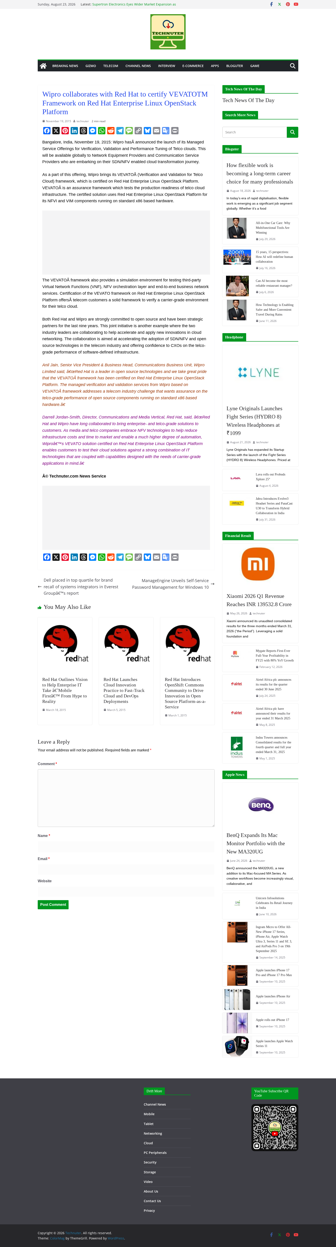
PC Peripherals (155, 1152)
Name (44, 836)
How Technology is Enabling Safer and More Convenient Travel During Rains (274, 309)
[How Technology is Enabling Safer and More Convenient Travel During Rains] (237, 313)
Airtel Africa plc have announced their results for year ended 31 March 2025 (273, 713)
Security (150, 1162)
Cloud (148, 1143)
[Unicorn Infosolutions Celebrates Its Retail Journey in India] (237, 906)
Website (45, 881)
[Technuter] (43, 65)
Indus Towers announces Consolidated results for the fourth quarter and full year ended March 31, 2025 (273, 745)
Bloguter (234, 66)
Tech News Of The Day (248, 100)
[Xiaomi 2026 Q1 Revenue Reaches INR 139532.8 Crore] (260, 566)
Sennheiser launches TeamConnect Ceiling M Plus (130, 2)
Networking (153, 1133)
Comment (47, 764)
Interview (166, 66)
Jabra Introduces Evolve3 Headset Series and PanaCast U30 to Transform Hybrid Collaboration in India (274, 506)
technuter (83, 121)
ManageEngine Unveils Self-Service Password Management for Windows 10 (170, 584)
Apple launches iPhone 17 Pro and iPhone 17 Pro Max (274, 973)
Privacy (149, 1210)
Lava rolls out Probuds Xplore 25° (270, 477)
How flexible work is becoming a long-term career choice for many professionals (260, 173)
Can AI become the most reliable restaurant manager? (274, 283)
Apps (215, 66)
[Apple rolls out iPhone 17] (237, 1023)
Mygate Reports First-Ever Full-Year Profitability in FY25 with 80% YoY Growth (275, 655)
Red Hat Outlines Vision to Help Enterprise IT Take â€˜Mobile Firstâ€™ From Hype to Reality (65, 690)
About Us (151, 1191)
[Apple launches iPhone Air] (237, 999)
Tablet (149, 1124)
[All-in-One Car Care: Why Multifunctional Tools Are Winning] (237, 231)
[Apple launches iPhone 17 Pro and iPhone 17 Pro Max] (237, 975)
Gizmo (90, 66)
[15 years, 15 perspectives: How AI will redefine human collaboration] (237, 260)
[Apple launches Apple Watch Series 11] (237, 1046)
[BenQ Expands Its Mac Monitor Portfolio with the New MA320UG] (260, 805)
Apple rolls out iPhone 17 (272, 1020)
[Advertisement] (126, 243)
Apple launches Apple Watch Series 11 (274, 1043)
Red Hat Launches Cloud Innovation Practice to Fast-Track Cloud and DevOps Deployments (124, 690)
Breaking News (65, 66)
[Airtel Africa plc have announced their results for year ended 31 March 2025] (237, 717)
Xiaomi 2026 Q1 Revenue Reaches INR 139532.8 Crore (259, 600)
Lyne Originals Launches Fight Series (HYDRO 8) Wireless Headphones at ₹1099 (254, 420)
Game (254, 66)
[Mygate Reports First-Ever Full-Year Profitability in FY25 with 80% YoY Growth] (237, 659)
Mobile (149, 1114)
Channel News (138, 66)
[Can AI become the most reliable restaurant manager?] (237, 286)
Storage (150, 1172)
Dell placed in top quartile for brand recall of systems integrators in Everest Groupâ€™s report (81, 586)
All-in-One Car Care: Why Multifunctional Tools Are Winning (273, 227)
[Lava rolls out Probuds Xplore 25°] (237, 480)
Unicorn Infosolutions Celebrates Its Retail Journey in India (274, 903)
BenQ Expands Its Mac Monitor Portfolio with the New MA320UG (256, 843)
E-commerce (193, 66)
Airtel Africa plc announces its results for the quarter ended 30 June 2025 (273, 684)
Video (148, 1182)
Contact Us (152, 1201)
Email (44, 859)
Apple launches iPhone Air (273, 996)
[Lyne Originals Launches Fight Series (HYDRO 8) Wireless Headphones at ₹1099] (260, 372)
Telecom (110, 66)
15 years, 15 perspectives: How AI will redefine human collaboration (274, 256)
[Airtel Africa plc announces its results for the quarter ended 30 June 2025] (237, 688)
